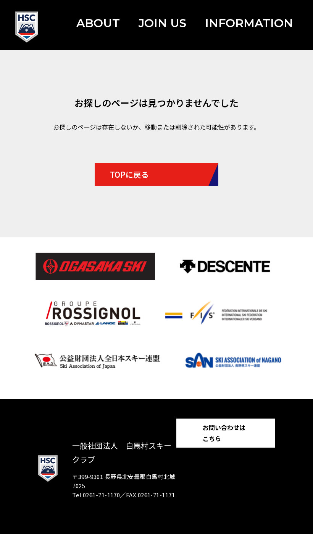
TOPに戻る (129, 174)
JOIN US (162, 23)
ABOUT (98, 23)
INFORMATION (249, 23)
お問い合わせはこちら (224, 433)
